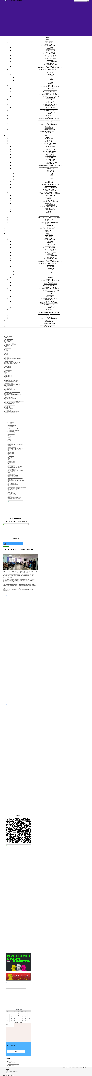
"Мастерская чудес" (10, 342)
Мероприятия (50, 98)
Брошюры (49, 115)
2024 (51, 79)
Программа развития (50, 91)
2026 (51, 76)
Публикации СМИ (49, 110)
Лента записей (12, 1062)
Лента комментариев (13, 1064)
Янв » (20, 1022)
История (49, 42)
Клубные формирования (49, 46)
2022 (51, 82)
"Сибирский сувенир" (10, 344)
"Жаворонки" (8, 340)
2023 (51, 80)
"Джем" (7, 337)
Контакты (47, 132)
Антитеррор (49, 123)
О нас (47, 39)
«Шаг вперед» (50, 63)
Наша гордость (50, 106)
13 (11, 1017)
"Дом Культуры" (9, 339)
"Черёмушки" (8, 346)
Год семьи (48, 99)
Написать (16, 1051)
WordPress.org (11, 1065)
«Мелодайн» (50, 57)
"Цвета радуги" (9, 345)
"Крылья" (7, 341)
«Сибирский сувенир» (50, 53)
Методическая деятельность (48, 69)
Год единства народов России (49, 95)
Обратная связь (9, 385)
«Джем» (50, 47)
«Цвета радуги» (50, 52)
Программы (50, 72)
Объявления (49, 128)
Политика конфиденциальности (49, 120)
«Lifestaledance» (50, 55)
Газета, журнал (50, 112)
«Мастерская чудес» (50, 61)
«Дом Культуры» (50, 58)
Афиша (47, 126)
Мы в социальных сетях (47, 131)
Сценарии (50, 83)
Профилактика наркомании (49, 125)
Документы (50, 71)
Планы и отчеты (50, 93)
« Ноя (16, 1022)
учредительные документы (50, 87)
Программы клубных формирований (50, 68)
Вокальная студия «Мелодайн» (13, 358)
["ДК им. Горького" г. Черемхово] (13, 0)
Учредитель (49, 41)
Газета (6, 359)
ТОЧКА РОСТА (9, 408)
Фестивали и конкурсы (11, 412)
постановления (50, 88)
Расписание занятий (50, 65)
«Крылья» (50, 60)
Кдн (49, 117)
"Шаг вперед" (8, 348)
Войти (10, 1061)
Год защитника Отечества (49, 109)
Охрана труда (49, 121)
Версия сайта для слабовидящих (14, 543)
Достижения (50, 66)
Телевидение (50, 113)
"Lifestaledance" (9, 336)
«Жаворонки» (50, 49)
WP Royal (11, 1075)
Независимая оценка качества (49, 118)
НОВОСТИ (47, 38)
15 (18, 1017)
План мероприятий (50, 90)
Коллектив (48, 44)
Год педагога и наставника (49, 104)
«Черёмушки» (50, 50)
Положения (50, 74)
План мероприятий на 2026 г (50, 96)
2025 (51, 77)
